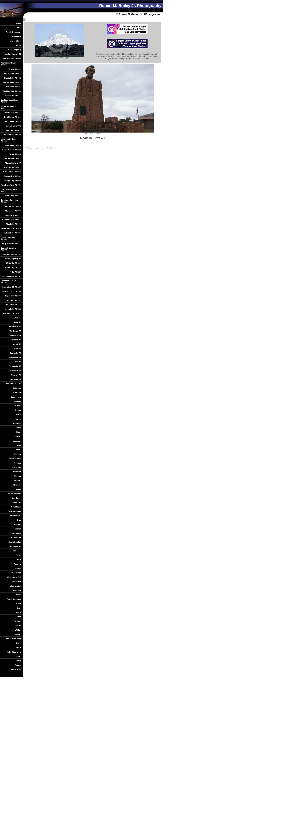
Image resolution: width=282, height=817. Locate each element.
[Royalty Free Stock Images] (127, 33)
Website (28, 148)
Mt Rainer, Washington (59, 58)
